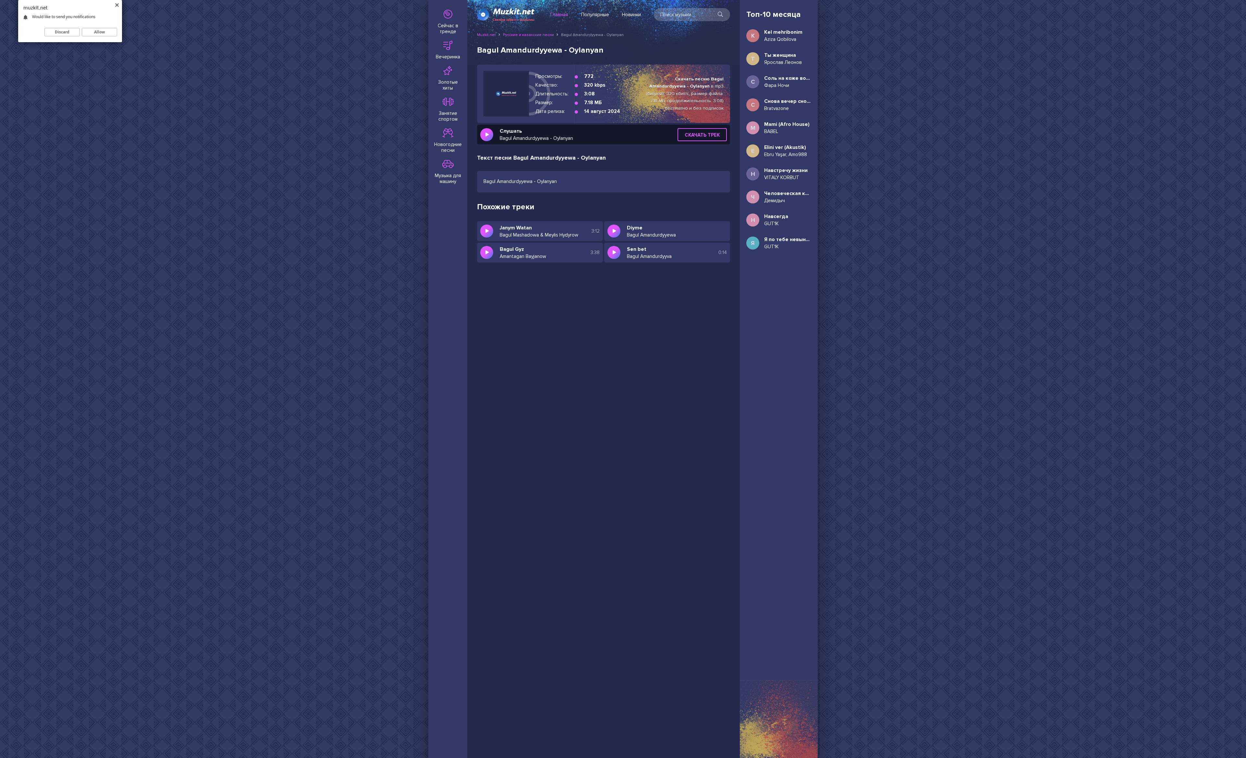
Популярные (595, 15)
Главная (559, 15)
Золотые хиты (448, 85)
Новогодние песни (448, 147)
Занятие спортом (448, 116)
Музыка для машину (448, 178)
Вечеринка (448, 57)
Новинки (631, 15)
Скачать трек (702, 135)
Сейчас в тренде (448, 28)
